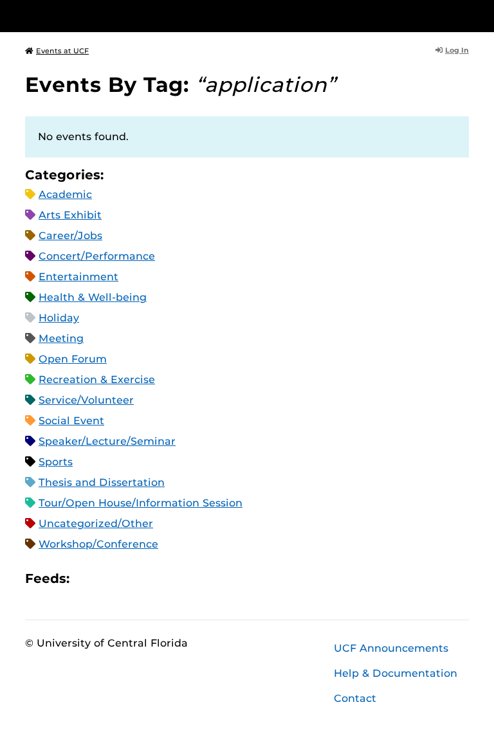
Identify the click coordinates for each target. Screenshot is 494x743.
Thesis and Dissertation (102, 482)
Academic (65, 194)
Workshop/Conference (98, 544)
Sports (56, 462)
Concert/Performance (97, 256)
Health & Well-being (93, 297)
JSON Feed (174, 578)
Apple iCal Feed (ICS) (86, 578)
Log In (457, 50)
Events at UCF (62, 50)
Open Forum (73, 359)
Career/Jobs (70, 235)
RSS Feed (130, 578)
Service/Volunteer (86, 400)
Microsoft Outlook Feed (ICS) (108, 578)
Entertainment (78, 277)
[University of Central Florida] (110, 16)
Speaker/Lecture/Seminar (107, 441)
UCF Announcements (391, 648)
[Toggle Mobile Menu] (465, 15)
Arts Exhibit (70, 215)
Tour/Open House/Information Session (140, 503)
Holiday (59, 318)
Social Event (71, 421)
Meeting (61, 338)
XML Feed (152, 578)
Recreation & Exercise (97, 379)
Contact (355, 698)
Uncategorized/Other (96, 523)
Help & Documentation (395, 673)
